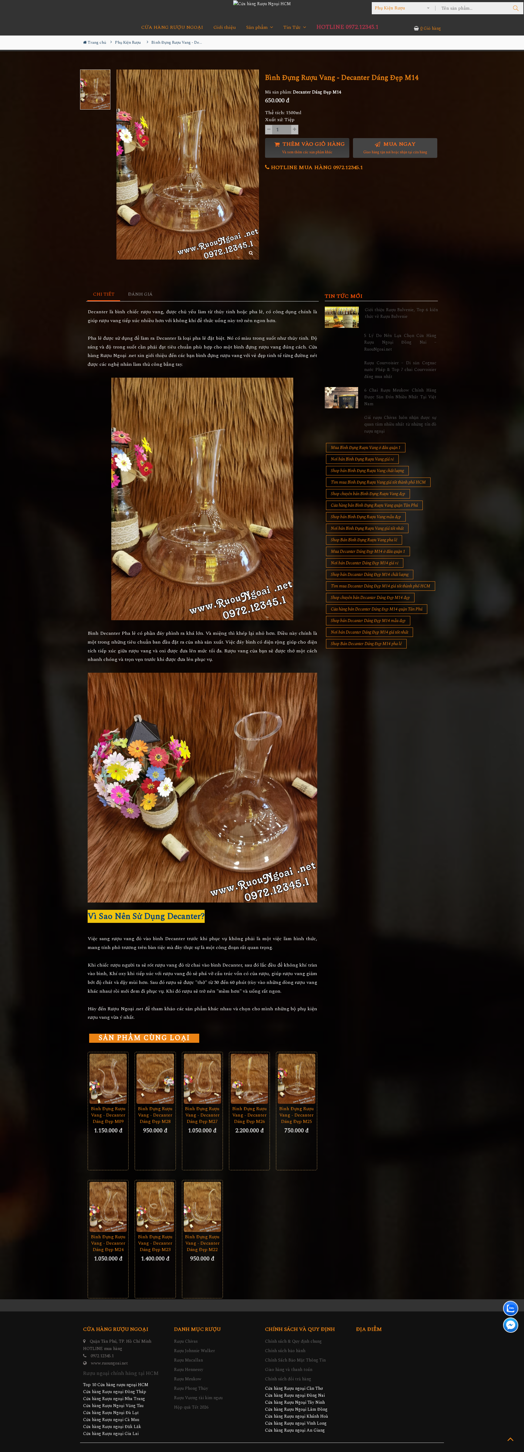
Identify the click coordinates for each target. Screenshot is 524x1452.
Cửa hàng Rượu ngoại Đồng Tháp (114, 1392)
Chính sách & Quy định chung (293, 1341)
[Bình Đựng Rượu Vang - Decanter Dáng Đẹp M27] (202, 1079)
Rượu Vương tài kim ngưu (198, 1398)
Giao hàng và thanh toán (288, 1369)
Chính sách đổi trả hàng (288, 1379)
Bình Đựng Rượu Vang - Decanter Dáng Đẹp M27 (202, 1115)
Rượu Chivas (186, 1341)
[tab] (103, 295)
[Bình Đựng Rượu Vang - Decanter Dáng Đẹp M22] (202, 1207)
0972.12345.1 (102, 1356)
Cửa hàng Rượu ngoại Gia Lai (111, 1433)
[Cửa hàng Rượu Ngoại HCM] (262, 3)
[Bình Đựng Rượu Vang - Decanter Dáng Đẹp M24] (108, 1207)
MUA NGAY (395, 147)
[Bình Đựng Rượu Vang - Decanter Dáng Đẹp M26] (249, 1079)
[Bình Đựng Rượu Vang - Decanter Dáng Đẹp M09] (108, 1079)
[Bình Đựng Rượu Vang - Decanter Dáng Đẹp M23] (155, 1207)
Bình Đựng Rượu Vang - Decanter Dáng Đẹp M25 (296, 1115)
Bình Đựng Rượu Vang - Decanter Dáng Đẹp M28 (155, 1115)
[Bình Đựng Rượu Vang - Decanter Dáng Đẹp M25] (296, 1079)
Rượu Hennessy (188, 1369)
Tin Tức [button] (292, 27)
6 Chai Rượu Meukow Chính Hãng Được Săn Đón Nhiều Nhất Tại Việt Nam (400, 397)
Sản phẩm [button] (257, 27)
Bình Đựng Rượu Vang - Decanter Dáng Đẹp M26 (249, 1115)
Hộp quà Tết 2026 (191, 1407)
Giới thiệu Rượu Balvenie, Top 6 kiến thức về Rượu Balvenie (401, 313)
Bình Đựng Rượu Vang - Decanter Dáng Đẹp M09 (108, 1115)
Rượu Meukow (187, 1379)
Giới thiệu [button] (224, 27)
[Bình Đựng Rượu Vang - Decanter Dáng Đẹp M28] (155, 1079)
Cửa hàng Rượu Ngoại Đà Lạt (111, 1412)
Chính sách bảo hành (285, 1351)
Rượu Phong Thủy (191, 1388)
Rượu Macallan (188, 1360)
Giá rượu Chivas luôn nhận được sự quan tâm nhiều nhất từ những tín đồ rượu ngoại (400, 424)
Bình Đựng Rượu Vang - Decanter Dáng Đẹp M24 (108, 1243)
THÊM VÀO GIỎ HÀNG (313, 147)
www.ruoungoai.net (109, 1363)
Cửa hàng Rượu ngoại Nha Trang (114, 1399)
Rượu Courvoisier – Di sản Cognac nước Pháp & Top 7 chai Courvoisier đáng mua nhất (400, 370)
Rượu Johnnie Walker (194, 1351)
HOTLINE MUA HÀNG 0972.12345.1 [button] (316, 167)
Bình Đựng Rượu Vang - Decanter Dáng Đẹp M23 (155, 1243)
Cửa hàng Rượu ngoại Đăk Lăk (112, 1426)
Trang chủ (96, 42)
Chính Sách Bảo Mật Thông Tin (295, 1360)
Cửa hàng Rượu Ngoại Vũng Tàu (113, 1406)
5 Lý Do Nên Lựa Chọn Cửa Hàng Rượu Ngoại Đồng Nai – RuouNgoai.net (400, 342)
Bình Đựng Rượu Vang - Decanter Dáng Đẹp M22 (202, 1243)
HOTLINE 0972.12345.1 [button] (347, 27)
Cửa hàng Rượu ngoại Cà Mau (111, 1419)
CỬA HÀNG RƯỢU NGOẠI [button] (172, 27)
